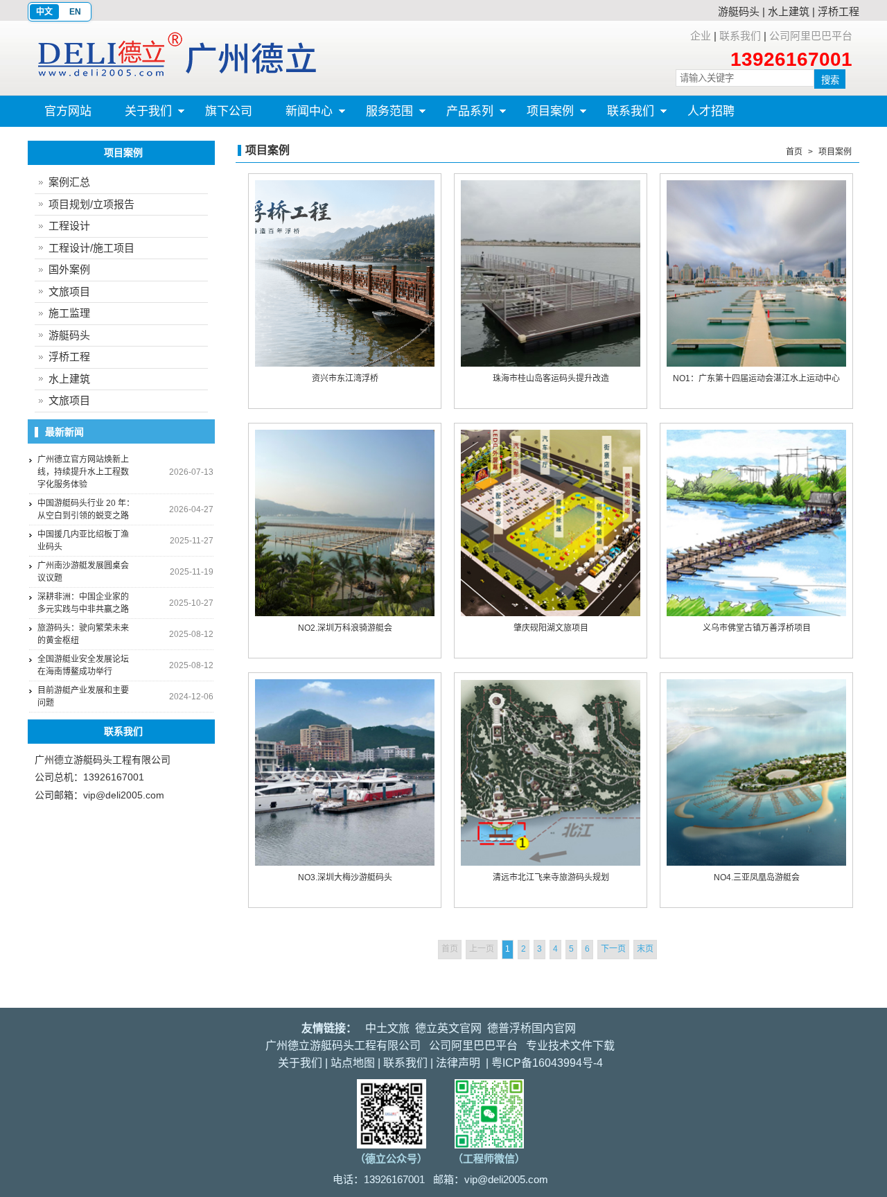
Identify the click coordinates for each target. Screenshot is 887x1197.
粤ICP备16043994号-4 (547, 1063)
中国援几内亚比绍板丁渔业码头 (83, 541)
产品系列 (461, 116)
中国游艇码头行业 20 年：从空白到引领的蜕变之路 (85, 509)
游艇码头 (738, 11)
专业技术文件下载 (570, 1045)
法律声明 (458, 1063)
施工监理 (69, 313)
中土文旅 (387, 1028)
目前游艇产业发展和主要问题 (83, 696)
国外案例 (69, 269)
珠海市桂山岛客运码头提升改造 (551, 378)
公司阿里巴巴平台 (810, 36)
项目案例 (542, 116)
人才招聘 (711, 111)
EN (75, 12)
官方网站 (67, 111)
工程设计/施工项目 (91, 248)
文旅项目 (69, 291)
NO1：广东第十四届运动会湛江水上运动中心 (756, 378)
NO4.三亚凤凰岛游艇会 (757, 877)
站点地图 (353, 1063)
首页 (794, 152)
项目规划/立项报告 (91, 204)
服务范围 (381, 116)
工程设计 (69, 225)
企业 (700, 36)
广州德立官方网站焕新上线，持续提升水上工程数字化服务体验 (83, 472)
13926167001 (791, 59)
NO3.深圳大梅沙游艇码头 (345, 877)
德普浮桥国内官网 (531, 1028)
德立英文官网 (448, 1028)
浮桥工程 (838, 11)
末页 (645, 949)
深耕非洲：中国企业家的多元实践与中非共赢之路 (83, 603)
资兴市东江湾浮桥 (345, 378)
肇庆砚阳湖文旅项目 (550, 628)
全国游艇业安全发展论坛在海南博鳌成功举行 (83, 665)
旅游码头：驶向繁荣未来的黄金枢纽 (83, 634)
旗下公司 (228, 111)
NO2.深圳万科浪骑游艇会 (345, 628)
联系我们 (740, 36)
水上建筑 (788, 11)
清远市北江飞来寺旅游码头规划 (551, 877)
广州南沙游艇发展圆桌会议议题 (83, 572)
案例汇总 (69, 182)
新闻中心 (301, 116)
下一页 (613, 949)
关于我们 (140, 116)
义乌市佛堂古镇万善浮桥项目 (757, 628)
